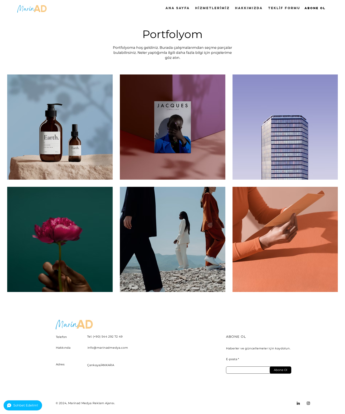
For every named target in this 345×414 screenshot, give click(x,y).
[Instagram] (308, 403)
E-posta (231, 359)
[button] (315, 8)
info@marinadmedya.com (108, 347)
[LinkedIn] (298, 403)
